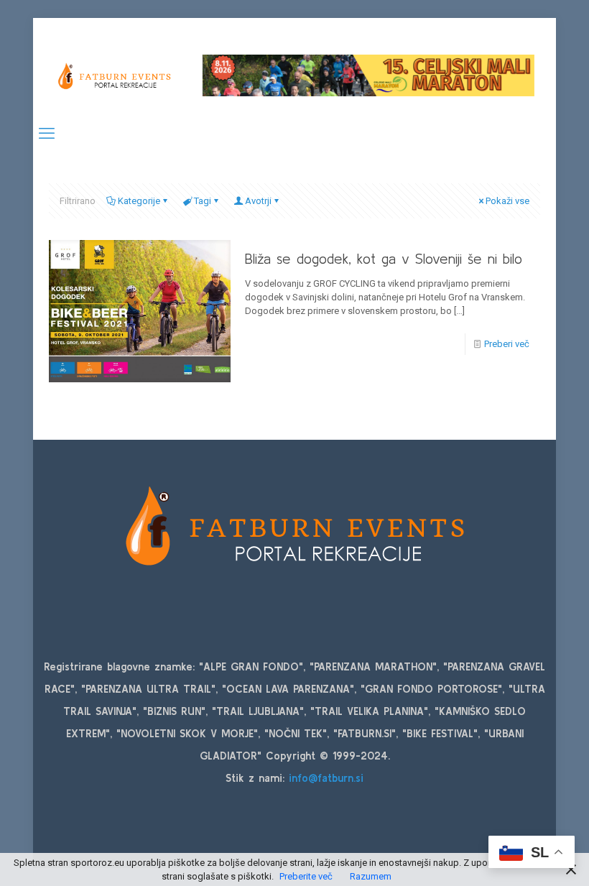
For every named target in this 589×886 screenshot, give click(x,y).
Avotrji (258, 200)
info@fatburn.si (326, 778)
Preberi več (506, 343)
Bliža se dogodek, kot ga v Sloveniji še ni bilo (383, 258)
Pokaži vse (507, 200)
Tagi (202, 200)
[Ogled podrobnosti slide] (368, 75)
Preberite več (306, 876)
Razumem (370, 876)
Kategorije (139, 200)
